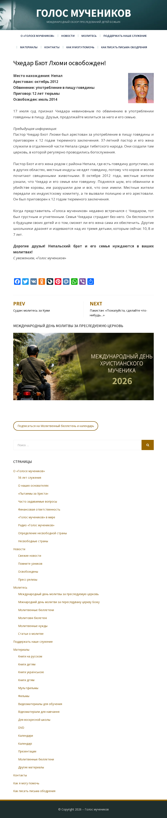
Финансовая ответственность (39, 509)
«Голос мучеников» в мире (36, 517)
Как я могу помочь (80, 47)
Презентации (27, 751)
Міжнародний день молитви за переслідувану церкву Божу (59, 602)
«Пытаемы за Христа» (33, 493)
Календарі (25, 743)
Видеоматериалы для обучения (40, 704)
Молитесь (89, 36)
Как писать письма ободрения (124, 47)
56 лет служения (29, 477)
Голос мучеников (83, 13)
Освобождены (28, 571)
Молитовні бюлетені (32, 618)
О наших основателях (33, 485)
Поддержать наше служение (125, 36)
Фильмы (23, 696)
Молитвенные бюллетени (36, 610)
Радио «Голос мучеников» (36, 525)
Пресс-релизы (27, 579)
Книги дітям (26, 680)
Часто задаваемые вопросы (37, 501)
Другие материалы (31, 767)
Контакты (51, 47)
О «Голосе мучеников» (37, 36)
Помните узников (30, 563)
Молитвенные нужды (32, 626)
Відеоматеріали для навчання (38, 712)
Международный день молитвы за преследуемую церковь (58, 594)
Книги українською (31, 672)
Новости (68, 36)
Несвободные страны (33, 541)
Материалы (28, 47)
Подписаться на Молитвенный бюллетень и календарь (56, 426)
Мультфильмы (28, 688)
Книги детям (26, 664)
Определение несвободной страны (42, 533)
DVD (21, 728)
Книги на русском (30, 656)
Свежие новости (29, 556)
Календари (25, 736)
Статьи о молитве (31, 634)
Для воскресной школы (34, 720)
